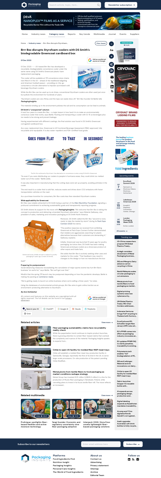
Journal (112, 34)
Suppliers (134, 34)
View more (106, 322)
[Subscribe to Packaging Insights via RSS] (112, 92)
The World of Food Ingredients (68, 472)
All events (121, 231)
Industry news (38, 34)
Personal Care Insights (64, 469)
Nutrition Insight (61, 462)
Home (25, 34)
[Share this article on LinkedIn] (112, 87)
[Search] (98, 5)
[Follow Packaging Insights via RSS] (133, 460)
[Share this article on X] (112, 82)
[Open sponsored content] (80, 29)
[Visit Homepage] (31, 9)
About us (96, 455)
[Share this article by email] (112, 77)
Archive (94, 472)
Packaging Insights (62, 465)
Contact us (95, 459)
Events (123, 34)
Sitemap (94, 469)
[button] (48, 309)
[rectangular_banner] (126, 170)
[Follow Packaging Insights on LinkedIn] (129, 460)
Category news (56, 34)
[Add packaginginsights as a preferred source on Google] (97, 60)
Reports (71, 34)
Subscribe (131, 444)
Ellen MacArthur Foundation (86, 203)
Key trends (84, 34)
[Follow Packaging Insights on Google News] (138, 460)
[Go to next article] (112, 70)
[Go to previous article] (112, 64)
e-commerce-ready (45, 277)
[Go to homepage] (35, 462)
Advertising (96, 462)
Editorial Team (97, 475)
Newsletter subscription (120, 5)
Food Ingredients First (64, 459)
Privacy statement (99, 465)
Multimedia (99, 34)
